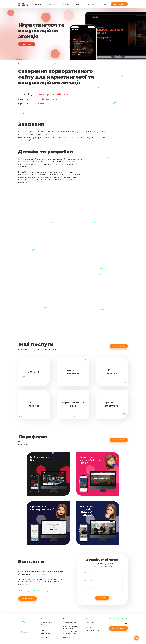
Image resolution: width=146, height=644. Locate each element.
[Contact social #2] (33, 591)
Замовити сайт (119, 4)
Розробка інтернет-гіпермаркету (71, 623)
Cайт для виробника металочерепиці (71, 627)
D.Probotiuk (22, 64)
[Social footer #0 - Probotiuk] (110, 619)
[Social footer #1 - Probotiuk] (114, 619)
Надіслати (102, 597)
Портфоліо (65, 4)
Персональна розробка (46, 636)
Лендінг (44, 627)
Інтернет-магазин (47, 622)
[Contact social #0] (20, 591)
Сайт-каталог (46, 633)
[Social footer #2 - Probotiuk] (118, 619)
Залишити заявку (118, 628)
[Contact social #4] (46, 591)
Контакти (90, 4)
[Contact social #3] (39, 591)
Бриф (78, 4)
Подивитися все (118, 346)
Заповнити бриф (27, 598)
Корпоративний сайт (53, 94)
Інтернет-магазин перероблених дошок (70, 637)
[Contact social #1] (27, 591)
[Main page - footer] (23, 624)
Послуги (51, 4)
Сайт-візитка (45, 630)
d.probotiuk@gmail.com (119, 623)
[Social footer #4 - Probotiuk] (126, 619)
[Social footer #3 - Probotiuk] (122, 619)
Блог (88, 625)
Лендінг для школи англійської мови (70, 632)
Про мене (38, 4)
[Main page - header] (23, 4)
